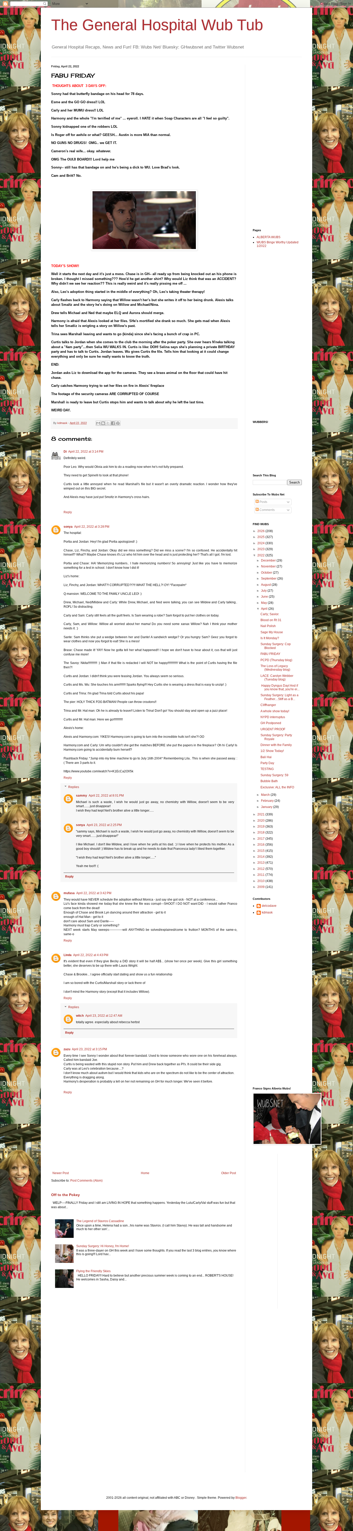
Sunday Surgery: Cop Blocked (275, 646)
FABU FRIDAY (270, 654)
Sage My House (271, 632)
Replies (73, 787)
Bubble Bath (269, 781)
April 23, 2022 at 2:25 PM (104, 825)
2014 (261, 857)
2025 (261, 537)
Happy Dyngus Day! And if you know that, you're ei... (280, 687)
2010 (261, 881)
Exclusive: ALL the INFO (277, 787)
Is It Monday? (269, 638)
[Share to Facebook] (113, 423)
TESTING (267, 769)
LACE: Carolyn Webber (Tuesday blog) (276, 677)
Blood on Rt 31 (270, 620)
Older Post (228, 1173)
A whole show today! (274, 711)
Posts (263, 502)
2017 (261, 838)
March (266, 795)
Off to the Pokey (65, 1195)
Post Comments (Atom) (86, 1180)
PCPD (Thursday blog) (276, 660)
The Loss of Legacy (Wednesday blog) (275, 667)
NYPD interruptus (272, 717)
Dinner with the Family (276, 745)
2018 (261, 832)
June (265, 596)
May (264, 603)
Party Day (267, 763)
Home (145, 1173)
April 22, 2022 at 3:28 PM (91, 526)
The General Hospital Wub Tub (157, 25)
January (267, 807)
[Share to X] (108, 423)
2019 (261, 826)
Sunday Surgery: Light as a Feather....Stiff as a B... (279, 697)
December (269, 560)
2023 (261, 549)
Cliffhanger (268, 705)
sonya (68, 526)
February (267, 801)
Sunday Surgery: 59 (274, 775)
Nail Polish (268, 626)
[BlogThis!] (103, 423)
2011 (261, 875)
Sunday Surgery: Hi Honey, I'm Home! (102, 1246)
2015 (261, 851)
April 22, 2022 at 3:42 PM (93, 893)
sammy (81, 795)
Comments (267, 510)
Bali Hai (266, 757)
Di (65, 451)
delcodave (269, 906)
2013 (261, 862)
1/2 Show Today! (272, 751)
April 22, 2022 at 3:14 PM (85, 451)
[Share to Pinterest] (117, 423)
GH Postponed (270, 723)
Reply (68, 512)
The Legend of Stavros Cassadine (100, 1221)
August (266, 585)
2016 (261, 844)
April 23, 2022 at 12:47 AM (103, 1015)
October (267, 572)
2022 (261, 555)
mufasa (69, 893)
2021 (261, 814)
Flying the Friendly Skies (93, 1271)
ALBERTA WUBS (268, 237)
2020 (261, 820)
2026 (261, 531)
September (269, 578)
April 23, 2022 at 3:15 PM (89, 1049)
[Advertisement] (273, 142)
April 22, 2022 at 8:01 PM (106, 795)
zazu (67, 1049)
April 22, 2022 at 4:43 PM (90, 955)
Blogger (240, 1498)
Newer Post (60, 1173)
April (264, 609)
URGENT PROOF (272, 729)
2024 (261, 543)
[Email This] (98, 423)
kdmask (267, 912)
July (264, 590)
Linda (68, 955)
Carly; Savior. (269, 614)
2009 (261, 887)
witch (80, 1015)
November (269, 566)
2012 (261, 869)
